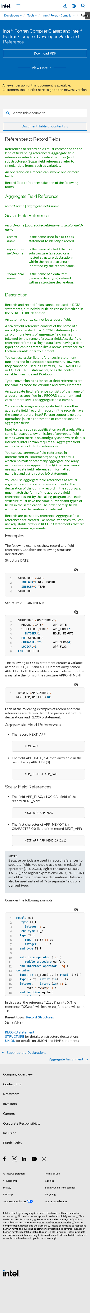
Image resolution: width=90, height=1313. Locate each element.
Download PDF (45, 53)
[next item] (87, 15)
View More (40, 68)
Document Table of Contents (43, 126)
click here (37, 90)
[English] (74, 6)
